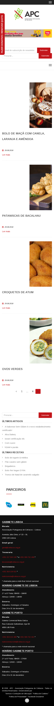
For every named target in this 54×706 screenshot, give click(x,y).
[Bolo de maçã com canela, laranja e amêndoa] (27, 105)
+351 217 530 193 (9, 557)
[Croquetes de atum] (27, 264)
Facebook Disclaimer (36, 697)
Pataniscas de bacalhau (21, 215)
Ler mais (6, 155)
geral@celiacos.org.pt (11, 548)
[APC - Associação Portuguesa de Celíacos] (27, 14)
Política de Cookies (40, 694)
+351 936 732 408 (27, 557)
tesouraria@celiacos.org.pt (13, 562)
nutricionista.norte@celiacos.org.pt (16, 642)
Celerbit (35, 691)
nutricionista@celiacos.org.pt (14, 576)
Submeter (45, 56)
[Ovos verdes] (27, 340)
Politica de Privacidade (17, 697)
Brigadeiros (10, 466)
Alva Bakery (10, 434)
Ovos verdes (12, 368)
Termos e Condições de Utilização (18, 694)
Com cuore (10, 443)
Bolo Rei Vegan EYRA (15, 470)
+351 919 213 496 (9, 637)
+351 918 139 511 (9, 572)
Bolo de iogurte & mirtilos (16, 457)
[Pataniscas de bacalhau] (27, 187)
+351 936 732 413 (27, 637)
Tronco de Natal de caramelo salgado (22, 474)
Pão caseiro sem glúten (16, 462)
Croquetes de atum (18, 292)
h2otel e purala (11, 447)
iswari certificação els (15, 439)
